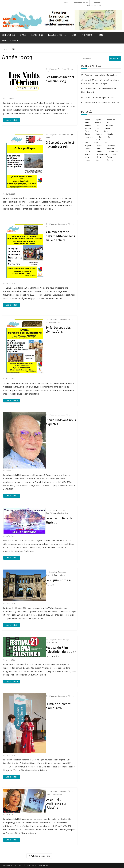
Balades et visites (57, 35)
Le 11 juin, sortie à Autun (58, 582)
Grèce (48, 137)
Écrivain (48, 794)
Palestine (54, 642)
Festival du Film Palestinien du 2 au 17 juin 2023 (61, 651)
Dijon (98, 125)
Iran (100, 137)
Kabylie (98, 140)
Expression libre (10, 40)
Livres (23, 35)
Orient (99, 148)
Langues (110, 140)
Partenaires (96, 2)
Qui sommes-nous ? (80, 2)
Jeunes (87, 140)
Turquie (87, 160)
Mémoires (111, 145)
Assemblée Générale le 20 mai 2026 (101, 75)
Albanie (87, 120)
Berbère (88, 125)
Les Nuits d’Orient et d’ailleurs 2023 (60, 79)
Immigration (57, 794)
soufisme (88, 157)
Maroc (99, 145)
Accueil (67, 2)
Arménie (98, 122)
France (107, 128)
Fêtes (73, 35)
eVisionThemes (45, 865)
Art (108, 122)
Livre (66, 513)
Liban (87, 143)
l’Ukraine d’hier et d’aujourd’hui (58, 706)
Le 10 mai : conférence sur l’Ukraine (56, 803)
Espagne (109, 125)
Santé (115, 154)
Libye (96, 143)
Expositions (37, 35)
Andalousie (111, 120)
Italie (109, 137)
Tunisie (109, 157)
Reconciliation (102, 154)
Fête (47, 72)
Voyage (48, 227)
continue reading (11, 120)
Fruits (87, 131)
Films (100, 35)
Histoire (62, 575)
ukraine (48, 699)
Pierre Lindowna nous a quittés (61, 422)
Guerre (87, 134)
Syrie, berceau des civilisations (58, 329)
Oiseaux (88, 148)
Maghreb (88, 145)
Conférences (8, 35)
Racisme (88, 154)
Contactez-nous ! (94, 5)
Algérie (60, 513)
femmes (88, 128)
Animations (87, 35)
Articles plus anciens (40, 856)
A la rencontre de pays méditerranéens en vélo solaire (60, 236)
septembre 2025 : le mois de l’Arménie (102, 102)
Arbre (87, 122)
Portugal (99, 151)
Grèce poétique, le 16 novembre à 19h (60, 144)
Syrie (60, 322)
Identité (110, 134)
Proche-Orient (51, 322)
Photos (87, 151)
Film (47, 642)
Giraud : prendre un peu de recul (99, 97)
